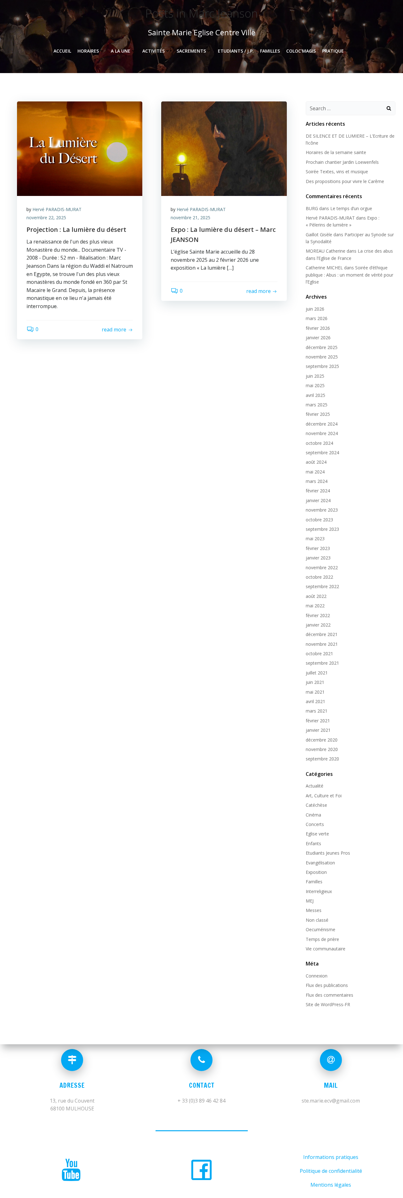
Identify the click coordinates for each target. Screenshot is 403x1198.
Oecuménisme (320, 929)
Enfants (313, 843)
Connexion (316, 976)
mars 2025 (316, 405)
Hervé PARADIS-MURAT (57, 209)
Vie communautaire (325, 949)
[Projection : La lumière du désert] (79, 148)
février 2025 (318, 414)
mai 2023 (315, 539)
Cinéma (313, 815)
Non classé (317, 920)
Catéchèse (316, 805)
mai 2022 (315, 606)
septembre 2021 (322, 663)
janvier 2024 (318, 500)
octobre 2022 (319, 577)
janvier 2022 (318, 625)
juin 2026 (315, 309)
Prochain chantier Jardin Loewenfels (342, 162)
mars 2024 (316, 481)
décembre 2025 (322, 347)
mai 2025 (315, 385)
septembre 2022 (322, 586)
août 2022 (316, 596)
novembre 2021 (322, 644)
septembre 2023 (322, 529)
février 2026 (318, 328)
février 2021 (318, 721)
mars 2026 (316, 318)
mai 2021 (315, 692)
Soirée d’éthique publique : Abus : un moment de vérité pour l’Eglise (349, 275)
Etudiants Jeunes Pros (328, 853)
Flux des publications (327, 985)
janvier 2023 (318, 558)
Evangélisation (320, 863)
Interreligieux (319, 891)
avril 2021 (315, 701)
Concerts (315, 824)
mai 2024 (315, 472)
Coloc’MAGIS (301, 51)
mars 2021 (316, 711)
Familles (270, 51)
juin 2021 (315, 682)
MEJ (310, 901)
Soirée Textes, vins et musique (337, 172)
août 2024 (316, 462)
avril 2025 (315, 395)
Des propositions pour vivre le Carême (345, 181)
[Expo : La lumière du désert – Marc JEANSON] (224, 148)
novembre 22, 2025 (46, 218)
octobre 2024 (319, 443)
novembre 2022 (322, 567)
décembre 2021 (322, 634)
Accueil (62, 51)
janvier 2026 (318, 338)
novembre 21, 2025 (190, 218)
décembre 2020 (322, 740)
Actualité (314, 786)
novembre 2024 (322, 433)
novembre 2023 (322, 510)
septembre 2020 (322, 759)
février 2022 (318, 615)
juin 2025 (315, 376)
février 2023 (318, 548)
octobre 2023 (319, 520)
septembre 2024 (322, 453)
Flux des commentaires (329, 995)
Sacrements (191, 51)
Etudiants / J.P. (236, 51)
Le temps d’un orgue (351, 208)
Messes (313, 910)
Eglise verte (317, 834)
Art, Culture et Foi (324, 796)
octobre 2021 (319, 653)
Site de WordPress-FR (328, 1004)
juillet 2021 (317, 673)
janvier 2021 (318, 730)
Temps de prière (322, 939)
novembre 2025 (322, 357)
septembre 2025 (322, 366)
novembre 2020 (322, 749)
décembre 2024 (322, 424)
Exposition (316, 872)
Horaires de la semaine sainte (336, 152)
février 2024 (318, 491)
